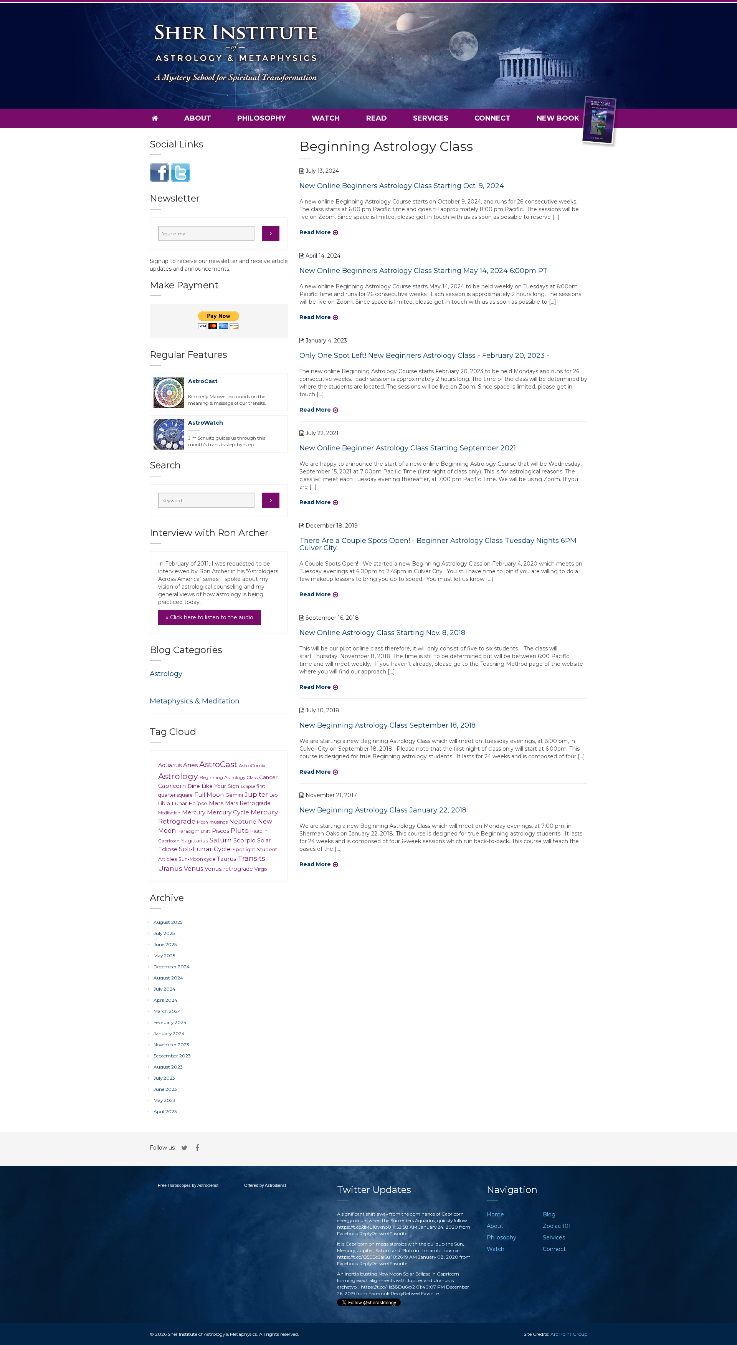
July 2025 (164, 933)
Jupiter (256, 794)
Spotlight (243, 849)
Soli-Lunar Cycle (205, 849)
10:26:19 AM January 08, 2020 (424, 1257)
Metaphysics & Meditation (195, 701)
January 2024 (169, 1033)
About (197, 118)
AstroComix (252, 765)
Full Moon (209, 794)
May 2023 (164, 1100)
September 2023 (172, 1056)
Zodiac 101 (557, 1226)
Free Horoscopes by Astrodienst (188, 1185)
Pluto (240, 830)
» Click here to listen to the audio (209, 617)
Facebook (347, 1233)
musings (219, 822)
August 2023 (168, 1067)
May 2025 (164, 955)
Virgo (260, 869)
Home (495, 1214)
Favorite (398, 1233)
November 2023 (171, 1044)
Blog (549, 1214)
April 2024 (165, 1000)
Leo (273, 795)
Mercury (193, 812)
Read (376, 118)
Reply (365, 1233)
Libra (164, 803)
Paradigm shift (193, 831)
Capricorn (172, 786)
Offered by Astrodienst (265, 1185)
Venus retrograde (229, 868)
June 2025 (165, 944)
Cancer (268, 777)
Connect (492, 118)
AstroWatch (205, 422)
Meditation (169, 813)
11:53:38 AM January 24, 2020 (425, 1227)
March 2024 (167, 1011)
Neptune (242, 821)
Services (430, 118)
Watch (326, 118)
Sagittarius (194, 840)
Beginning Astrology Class (229, 777)
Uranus (170, 868)
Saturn (221, 840)
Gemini (234, 795)
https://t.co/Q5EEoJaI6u (363, 1257)
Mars (216, 803)
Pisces (220, 830)
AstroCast (203, 381)
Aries (190, 765)
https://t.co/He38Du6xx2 (388, 1287)
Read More (315, 232)
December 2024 (172, 966)
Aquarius (170, 765)
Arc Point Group (568, 1334)
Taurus (226, 858)
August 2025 (168, 922)
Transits (251, 858)
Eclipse (248, 786)
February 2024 (170, 1022)
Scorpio (244, 840)
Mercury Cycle (228, 812)
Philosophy (261, 118)
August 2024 (168, 978)
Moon (202, 822)
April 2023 (165, 1111)
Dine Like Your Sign (213, 786)
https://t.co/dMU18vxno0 (364, 1227)
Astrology (166, 674)
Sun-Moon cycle (196, 859)
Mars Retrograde (248, 803)
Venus (193, 868)
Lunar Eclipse (189, 803)
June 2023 (165, 1089)
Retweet (381, 1233)
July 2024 (164, 989)
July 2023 (164, 1078)
